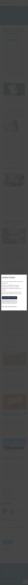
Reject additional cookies (9, 301)
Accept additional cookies (9, 297)
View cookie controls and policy (9, 306)
